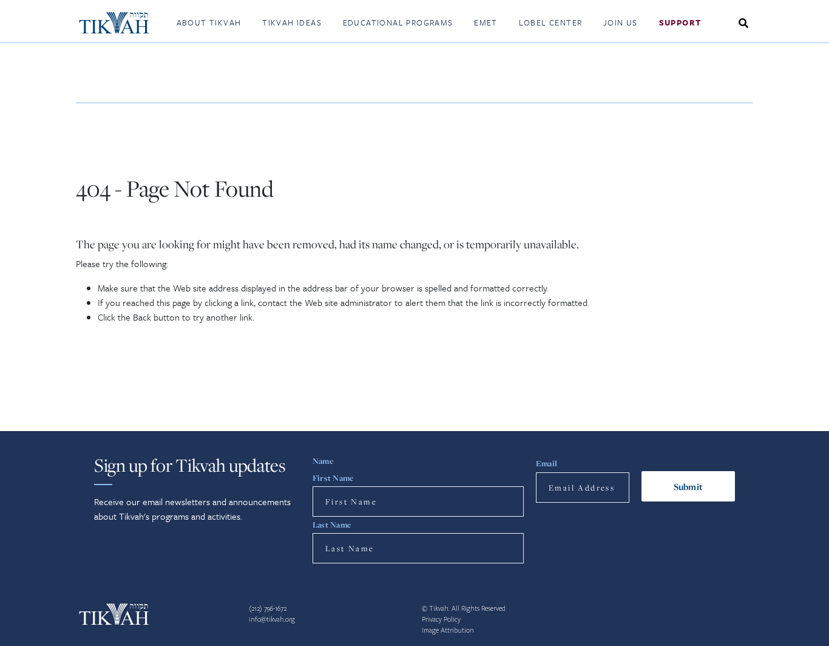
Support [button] (680, 22)
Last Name (332, 524)
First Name (333, 477)
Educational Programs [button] (398, 22)
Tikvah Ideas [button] (292, 22)
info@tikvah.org (272, 620)
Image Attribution (448, 630)
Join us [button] (620, 22)
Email (546, 463)
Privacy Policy (441, 620)
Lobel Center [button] (551, 22)
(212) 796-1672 (267, 609)
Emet (486, 22)
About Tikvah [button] (209, 22)
